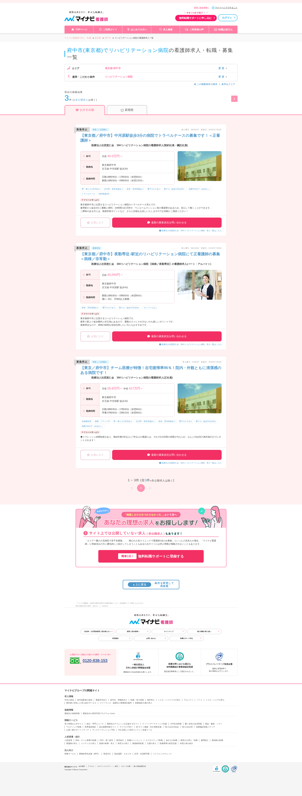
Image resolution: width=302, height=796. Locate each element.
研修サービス (70, 754)
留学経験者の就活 (84, 700)
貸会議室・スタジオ (122, 754)
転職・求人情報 (137, 700)
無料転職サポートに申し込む (195, 18)
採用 (116, 766)
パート (199, 700)
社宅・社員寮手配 (142, 754)
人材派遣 (68, 740)
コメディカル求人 (88, 743)
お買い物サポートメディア (77, 730)
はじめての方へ (139, 29)
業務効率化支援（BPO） (89, 754)
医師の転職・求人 (106, 743)
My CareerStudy (172, 727)
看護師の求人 (72, 743)
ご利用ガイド (110, 29)
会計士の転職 (171, 740)
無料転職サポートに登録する (152, 556)
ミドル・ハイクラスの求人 (169, 700)
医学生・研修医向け (118, 700)
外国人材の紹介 (186, 743)
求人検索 (168, 29)
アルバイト (188, 700)
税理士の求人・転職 (189, 740)
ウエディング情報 (73, 727)
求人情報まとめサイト (73, 724)
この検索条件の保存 (207, 84)
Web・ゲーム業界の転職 (85, 740)
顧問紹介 (204, 740)
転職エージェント (134, 740)
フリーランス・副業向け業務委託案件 (116, 703)
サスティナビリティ (104, 766)
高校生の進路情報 (72, 713)
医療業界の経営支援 (168, 743)
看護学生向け (101, 700)
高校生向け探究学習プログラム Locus (99, 713)
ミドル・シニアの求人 (215, 700)
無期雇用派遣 (138, 743)
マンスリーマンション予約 (103, 730)
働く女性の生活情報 (193, 724)
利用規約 (115, 638)
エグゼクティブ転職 (154, 740)
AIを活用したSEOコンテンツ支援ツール (135, 730)
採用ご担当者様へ (201, 8)
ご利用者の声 (197, 29)
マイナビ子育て (126, 727)
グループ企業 (125, 766)
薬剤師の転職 (217, 740)
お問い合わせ (151, 638)
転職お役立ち (225, 29)
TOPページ (81, 29)
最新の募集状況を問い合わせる (169, 222)
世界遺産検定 (90, 727)
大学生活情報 (176, 724)
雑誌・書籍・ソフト (213, 724)
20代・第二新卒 (106, 740)
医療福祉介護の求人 (143, 703)
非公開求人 (81, 99)
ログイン (227, 17)
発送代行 (107, 754)
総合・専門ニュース (95, 724)
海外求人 (151, 700)
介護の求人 (151, 743)
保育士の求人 (123, 743)
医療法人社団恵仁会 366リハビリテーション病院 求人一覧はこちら (192, 230)
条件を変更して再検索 (153, 584)
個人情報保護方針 (140, 766)
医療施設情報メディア (205, 727)
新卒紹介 (120, 740)
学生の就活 (69, 700)
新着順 (129, 109)
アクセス (91, 766)
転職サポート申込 (186, 638)
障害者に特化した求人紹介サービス (81, 703)
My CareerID (187, 727)
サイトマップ (168, 631)
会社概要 (81, 766)
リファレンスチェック (162, 754)
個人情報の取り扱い (204, 631)
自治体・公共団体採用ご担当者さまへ (97, 631)
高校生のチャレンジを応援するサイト (123, 724)
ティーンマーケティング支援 (154, 724)
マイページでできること (226, 7)
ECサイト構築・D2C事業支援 (149, 727)
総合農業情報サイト (107, 727)
